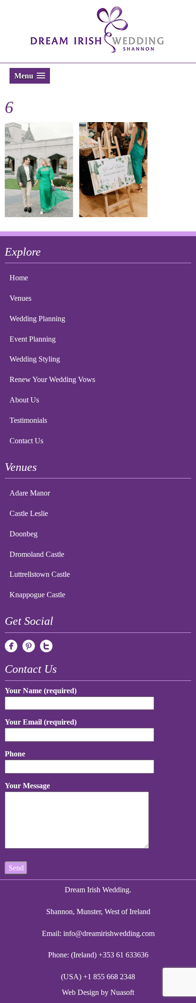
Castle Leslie (29, 513)
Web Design (80, 992)
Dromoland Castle (37, 554)
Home (19, 278)
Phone (15, 754)
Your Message (27, 786)
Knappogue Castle (37, 595)
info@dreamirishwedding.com (109, 933)
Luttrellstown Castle (40, 574)
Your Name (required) (41, 691)
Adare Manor (30, 493)
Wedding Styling (35, 359)
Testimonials (28, 420)
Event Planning (33, 339)
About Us (24, 400)
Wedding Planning (37, 319)
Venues (20, 298)
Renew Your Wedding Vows (52, 379)
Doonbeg (24, 534)
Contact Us (26, 441)
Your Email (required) (41, 722)
